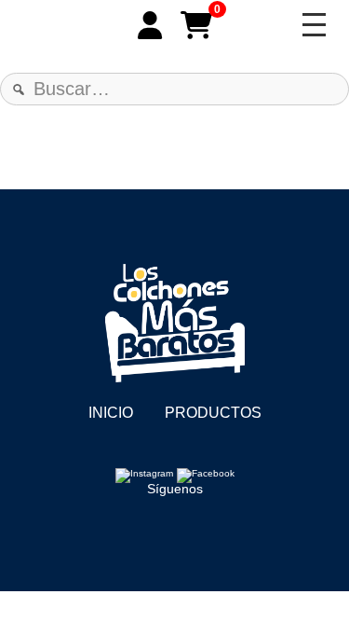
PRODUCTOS (213, 413)
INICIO (110, 413)
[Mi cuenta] (150, 25)
